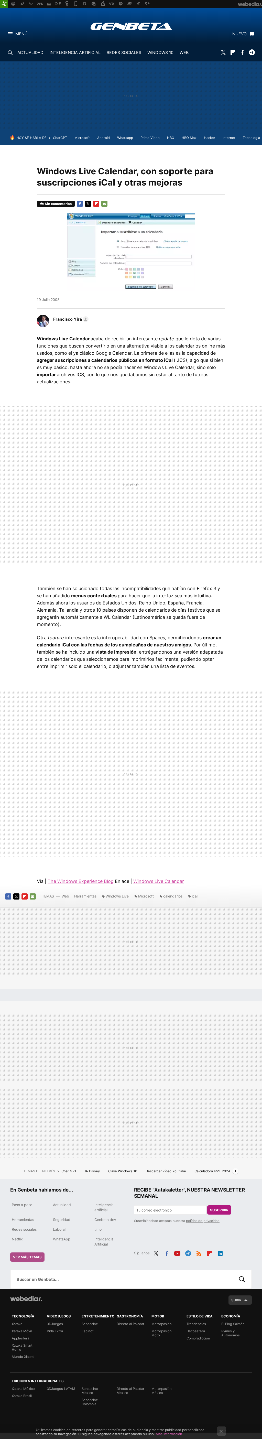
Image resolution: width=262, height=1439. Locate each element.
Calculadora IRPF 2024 (212, 1171)
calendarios (172, 896)
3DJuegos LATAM (61, 1389)
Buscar (242, 1279)
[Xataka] (4, 4)
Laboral (59, 1229)
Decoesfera (196, 1331)
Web (65, 896)
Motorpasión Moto (161, 1333)
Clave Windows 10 (123, 1171)
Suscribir (219, 1210)
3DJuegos (55, 1324)
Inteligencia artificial (104, 1207)
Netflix (17, 1239)
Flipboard (233, 52)
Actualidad (62, 1205)
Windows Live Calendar (158, 881)
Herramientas (85, 896)
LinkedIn (220, 1252)
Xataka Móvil (22, 1331)
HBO (170, 138)
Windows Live (117, 896)
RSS (199, 1252)
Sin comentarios (58, 204)
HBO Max (189, 138)
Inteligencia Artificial (104, 1241)
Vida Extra (55, 1331)
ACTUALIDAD (30, 52)
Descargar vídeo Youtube (166, 1171)
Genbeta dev (105, 1219)
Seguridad (61, 1219)
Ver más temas (27, 1257)
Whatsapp (125, 138)
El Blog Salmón (233, 1324)
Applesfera (20, 1338)
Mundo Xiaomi (23, 1357)
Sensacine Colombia (90, 1402)
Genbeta (131, 26)
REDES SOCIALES (124, 52)
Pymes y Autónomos (230, 1333)
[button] (70, 319)
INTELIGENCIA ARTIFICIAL (75, 52)
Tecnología (251, 138)
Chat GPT (69, 1171)
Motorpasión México (161, 1391)
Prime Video (150, 138)
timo (98, 1229)
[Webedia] (26, 1298)
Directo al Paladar (130, 1324)
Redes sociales (24, 1229)
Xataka (17, 1324)
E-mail (104, 204)
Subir (236, 1300)
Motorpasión (161, 1324)
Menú (21, 33)
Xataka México (23, 1389)
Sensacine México (90, 1391)
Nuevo (239, 33)
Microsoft (82, 138)
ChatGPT (60, 138)
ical (195, 896)
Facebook (242, 52)
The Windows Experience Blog (81, 881)
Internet (229, 138)
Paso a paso (22, 1205)
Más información (169, 1434)
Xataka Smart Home (22, 1347)
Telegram (252, 52)
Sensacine (90, 1324)
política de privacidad (203, 1221)
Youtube (177, 1252)
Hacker (209, 138)
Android (103, 138)
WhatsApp (61, 1239)
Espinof (88, 1331)
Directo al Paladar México (130, 1391)
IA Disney (93, 1171)
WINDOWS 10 (160, 52)
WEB (184, 52)
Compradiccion (198, 1338)
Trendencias (196, 1324)
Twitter (223, 52)
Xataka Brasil (22, 1396)
